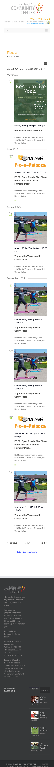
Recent (44, 690)
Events (10, 56)
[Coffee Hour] (34, 699)
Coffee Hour (43, 698)
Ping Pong (42, 713)
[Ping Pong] (34, 715)
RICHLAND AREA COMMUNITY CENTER (21, 764)
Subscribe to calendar (27, 552)
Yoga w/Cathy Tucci (44, 745)
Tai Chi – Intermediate (44, 729)
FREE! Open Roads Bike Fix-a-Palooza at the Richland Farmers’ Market (30, 180)
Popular (34, 689)
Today (27, 543)
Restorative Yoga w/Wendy (28, 130)
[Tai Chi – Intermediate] (34, 730)
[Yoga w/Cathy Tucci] (34, 745)
